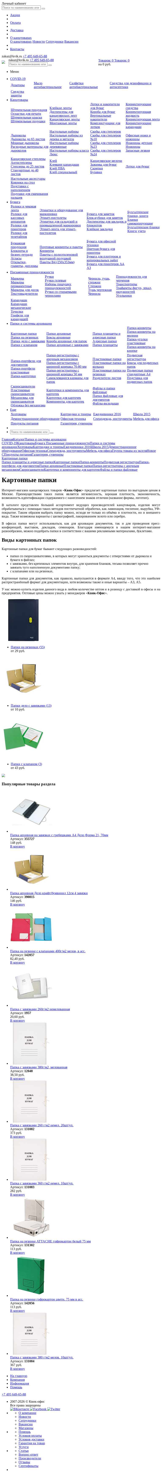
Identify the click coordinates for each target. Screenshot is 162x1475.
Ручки (49, 276)
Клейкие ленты (61, 108)
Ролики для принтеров (19, 227)
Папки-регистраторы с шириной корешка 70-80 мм (66, 364)
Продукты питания (24, 423)
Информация (19, 1383)
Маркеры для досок (25, 290)
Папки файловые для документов (108, 397)
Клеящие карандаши (64, 164)
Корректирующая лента (143, 119)
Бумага (15, 202)
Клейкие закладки (100, 229)
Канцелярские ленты (65, 119)
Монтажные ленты (63, 123)
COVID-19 (18, 79)
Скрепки (96, 168)
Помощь (16, 1387)
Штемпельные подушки (28, 121)
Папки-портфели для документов (26, 362)
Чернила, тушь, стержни (99, 280)
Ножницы (133, 146)
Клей (53, 161)
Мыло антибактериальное (48, 85)
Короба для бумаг (102, 112)
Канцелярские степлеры (28, 159)
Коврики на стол (23, 182)
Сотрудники (54, 41)
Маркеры (17, 278)
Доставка (16, 30)
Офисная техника (73, 419)
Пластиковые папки (107, 359)
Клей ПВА (57, 168)
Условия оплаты (30, 1435)
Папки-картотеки (23, 376)
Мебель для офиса (146, 419)
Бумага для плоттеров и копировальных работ (104, 258)
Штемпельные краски (26, 117)
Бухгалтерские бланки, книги (137, 214)
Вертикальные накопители (100, 117)
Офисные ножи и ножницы (138, 137)
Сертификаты (28, 1466)
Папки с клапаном (24, 345)
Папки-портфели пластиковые (23, 370)
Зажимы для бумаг (103, 164)
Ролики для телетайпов (19, 234)
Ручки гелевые (55, 280)
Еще (13, 409)
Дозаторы (18, 85)
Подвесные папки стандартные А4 (140, 372)
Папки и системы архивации (31, 323)
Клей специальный (63, 172)
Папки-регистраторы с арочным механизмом (62, 357)
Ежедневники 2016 (107, 414)
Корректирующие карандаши (138, 125)
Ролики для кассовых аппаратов (19, 217)
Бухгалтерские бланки (143, 227)
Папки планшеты (105, 345)
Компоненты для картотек (65, 401)
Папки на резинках (24, 337)
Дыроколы (18, 135)
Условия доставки (31, 1439)
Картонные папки (24, 333)
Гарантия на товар (32, 1443)
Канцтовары (19, 100)
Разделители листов (107, 378)
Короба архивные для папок (66, 341)
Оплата (15, 22)
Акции (15, 15)
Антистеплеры (21, 162)
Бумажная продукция (18, 245)
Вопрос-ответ (28, 1454)
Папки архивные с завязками (67, 345)
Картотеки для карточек (63, 398)
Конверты (47, 251)
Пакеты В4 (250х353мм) (57, 262)
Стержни (94, 286)
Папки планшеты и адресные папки (106, 335)
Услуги (24, 1447)
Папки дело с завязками (28, 341)
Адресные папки (105, 341)
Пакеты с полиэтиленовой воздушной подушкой (59, 256)
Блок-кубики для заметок (105, 218)
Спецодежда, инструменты (112, 419)
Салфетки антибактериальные (83, 85)
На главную (18, 1376)
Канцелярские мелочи (106, 161)
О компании (27, 1413)
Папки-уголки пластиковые (137, 341)
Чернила (94, 293)
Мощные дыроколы (25, 143)
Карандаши (19, 300)
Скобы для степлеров (105, 131)
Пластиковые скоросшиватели (22, 392)
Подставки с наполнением (20, 188)
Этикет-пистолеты (53, 218)
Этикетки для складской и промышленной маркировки (60, 223)
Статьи (24, 1451)
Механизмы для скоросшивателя (22, 399)
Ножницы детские (139, 143)
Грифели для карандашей (20, 317)
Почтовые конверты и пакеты (61, 247)
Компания (17, 1379)
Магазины (26, 1428)
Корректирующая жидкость (138, 113)
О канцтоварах (21, 38)
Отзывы (24, 1462)
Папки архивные (58, 333)
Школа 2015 (141, 414)
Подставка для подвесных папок (139, 380)
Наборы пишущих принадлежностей (58, 286)
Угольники (124, 295)
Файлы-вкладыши (106, 403)
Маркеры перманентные (21, 284)
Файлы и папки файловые (104, 390)
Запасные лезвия (138, 150)
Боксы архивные (58, 337)
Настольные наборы (64, 131)
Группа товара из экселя (129, 450)
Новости (38, 41)
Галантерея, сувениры (76, 423)
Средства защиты (17, 93)
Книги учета (136, 231)
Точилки (17, 311)
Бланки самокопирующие (140, 221)
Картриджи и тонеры (76, 414)
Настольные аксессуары (28, 178)
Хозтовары (18, 414)
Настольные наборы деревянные (64, 144)
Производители (30, 1458)
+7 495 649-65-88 (35, 56)
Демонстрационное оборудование (35, 419)
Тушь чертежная (100, 290)
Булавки (96, 172)
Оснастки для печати (26, 113)
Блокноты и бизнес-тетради (22, 252)
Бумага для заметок (101, 214)
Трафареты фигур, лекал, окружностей (134, 290)
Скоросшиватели (23, 386)
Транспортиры (126, 284)
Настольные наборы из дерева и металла (66, 137)
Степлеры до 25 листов (27, 166)
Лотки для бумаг (138, 166)
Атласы (16, 258)
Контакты (17, 49)
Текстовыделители (24, 293)
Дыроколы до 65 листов (28, 139)
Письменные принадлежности (32, 272)
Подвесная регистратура (136, 357)
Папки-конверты (139, 328)
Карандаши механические (21, 306)
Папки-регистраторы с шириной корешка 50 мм (64, 372)
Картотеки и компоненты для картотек (72, 469)
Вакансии (71, 41)
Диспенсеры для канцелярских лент (63, 113)
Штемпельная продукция (29, 110)
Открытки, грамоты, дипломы (24, 264)
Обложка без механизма (28, 405)
